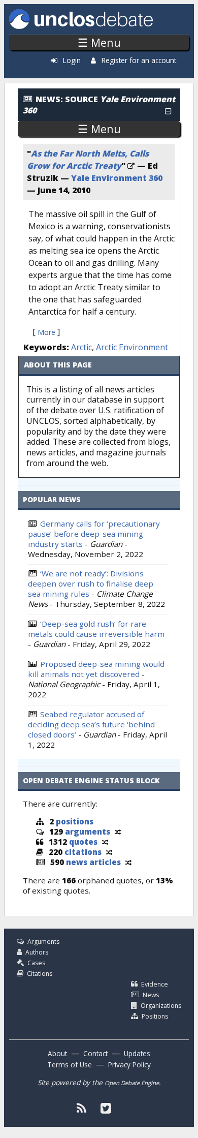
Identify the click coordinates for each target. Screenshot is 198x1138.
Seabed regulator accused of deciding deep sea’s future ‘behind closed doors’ (91, 724)
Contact (95, 1053)
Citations (39, 973)
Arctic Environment (132, 347)
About (57, 1053)
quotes (83, 842)
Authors (36, 952)
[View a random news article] (128, 862)
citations (83, 852)
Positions (155, 1016)
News (151, 995)
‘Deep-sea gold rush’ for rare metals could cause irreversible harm (96, 629)
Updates (137, 1053)
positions (74, 821)
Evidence (154, 984)
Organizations (161, 1005)
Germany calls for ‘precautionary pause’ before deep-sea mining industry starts (94, 533)
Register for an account (139, 60)
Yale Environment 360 (116, 177)
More (46, 332)
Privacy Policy (129, 1064)
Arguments (43, 941)
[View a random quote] (105, 842)
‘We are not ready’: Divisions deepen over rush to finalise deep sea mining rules (90, 583)
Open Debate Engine (132, 1083)
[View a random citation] (109, 852)
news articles (93, 862)
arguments (87, 831)
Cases (36, 963)
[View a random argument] (117, 831)
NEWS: (49, 99)
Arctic (81, 347)
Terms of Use (69, 1064)
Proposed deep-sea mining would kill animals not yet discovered (96, 669)
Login (72, 60)
